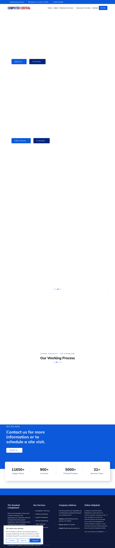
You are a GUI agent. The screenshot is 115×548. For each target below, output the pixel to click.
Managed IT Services (42, 511)
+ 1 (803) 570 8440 (57, 2)
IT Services (36, 61)
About (56, 8)
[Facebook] (104, 2)
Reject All (23, 540)
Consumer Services (83, 8)
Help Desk (103, 8)
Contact (95, 8)
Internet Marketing (41, 521)
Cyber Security (20, 141)
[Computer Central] (19, 7)
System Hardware (41, 517)
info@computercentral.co (17, 2)
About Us (18, 61)
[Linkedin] (106, 2)
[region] (23, 534)
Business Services (66, 8)
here (105, 531)
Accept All (35, 540)
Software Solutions (41, 514)
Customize (12, 540)
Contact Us (13, 450)
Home (50, 8)
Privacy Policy (46, 545)
